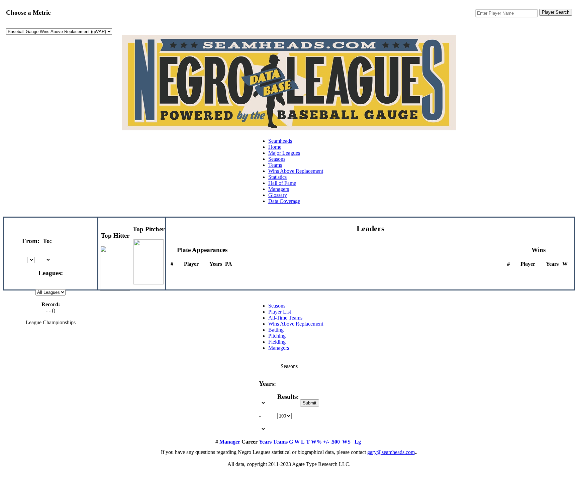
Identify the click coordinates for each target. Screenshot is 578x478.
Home (274, 147)
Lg (358, 442)
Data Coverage (284, 201)
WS (346, 442)
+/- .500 (331, 442)
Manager (229, 442)
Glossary (277, 195)
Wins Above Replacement (295, 171)
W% (316, 442)
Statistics (277, 177)
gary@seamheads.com (391, 452)
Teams (275, 165)
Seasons (276, 159)
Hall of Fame (282, 183)
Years (265, 442)
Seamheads (280, 141)
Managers (278, 189)
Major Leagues (284, 153)
